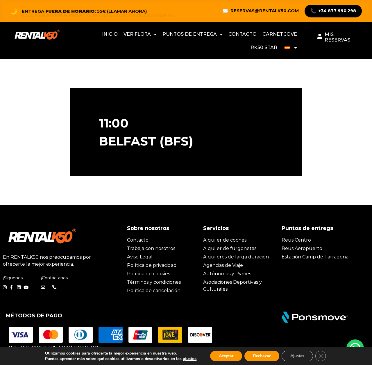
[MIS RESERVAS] (319, 36)
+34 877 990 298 (333, 11)
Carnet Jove (279, 34)
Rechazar (262, 356)
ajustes (189, 358)
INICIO (110, 34)
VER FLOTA (137, 34)
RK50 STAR (264, 47)
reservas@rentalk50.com (260, 10)
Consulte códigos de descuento (130, 12)
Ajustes (297, 356)
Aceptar (226, 356)
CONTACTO (242, 34)
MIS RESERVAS (337, 37)
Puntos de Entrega (189, 34)
